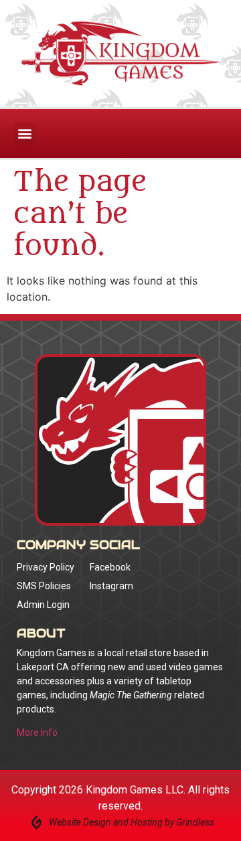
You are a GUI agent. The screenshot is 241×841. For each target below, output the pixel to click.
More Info (37, 732)
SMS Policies (44, 586)
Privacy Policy (45, 567)
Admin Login (43, 604)
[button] (24, 134)
